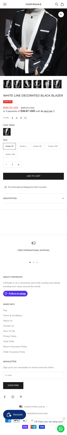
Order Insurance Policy (14, 351)
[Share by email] (25, 118)
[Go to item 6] (57, 84)
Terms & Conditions (12, 315)
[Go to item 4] (37, 84)
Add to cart (33, 176)
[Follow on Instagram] (12, 396)
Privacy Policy (9, 336)
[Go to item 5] (47, 84)
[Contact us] (61, 428)
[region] (33, 249)
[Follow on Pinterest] (20, 396)
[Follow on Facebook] (4, 396)
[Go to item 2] (17, 84)
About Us (7, 320)
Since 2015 (43, 413)
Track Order (8, 341)
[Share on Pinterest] (21, 118)
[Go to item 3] (27, 84)
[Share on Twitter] (16, 118)
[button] (33, 111)
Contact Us (8, 325)
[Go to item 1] (7, 84)
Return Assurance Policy (15, 346)
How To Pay (9, 331)
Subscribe (13, 385)
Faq (5, 310)
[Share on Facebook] (12, 118)
